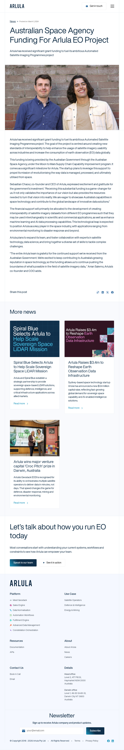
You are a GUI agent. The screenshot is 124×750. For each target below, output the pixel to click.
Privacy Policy (92, 741)
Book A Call (15, 674)
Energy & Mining (72, 610)
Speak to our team (23, 563)
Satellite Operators (73, 600)
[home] (17, 6)
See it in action (52, 563)
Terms (77, 741)
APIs (12, 652)
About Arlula (70, 647)
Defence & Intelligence (74, 605)
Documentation (17, 647)
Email (12, 679)
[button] (112, 6)
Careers (68, 657)
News (13, 21)
